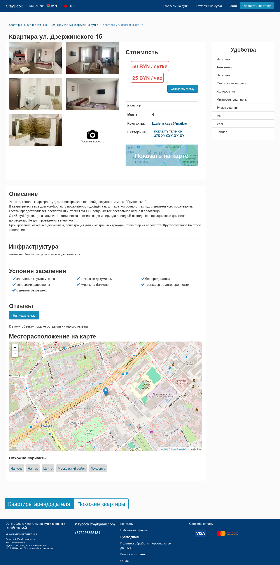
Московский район (72, 468)
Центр (47, 468)
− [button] (15, 354)
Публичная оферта (134, 530)
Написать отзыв (24, 315)
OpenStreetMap (179, 449)
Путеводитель (130, 536)
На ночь (16, 468)
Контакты (126, 523)
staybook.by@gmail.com (94, 524)
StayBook (14, 6)
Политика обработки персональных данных (145, 545)
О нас (124, 560)
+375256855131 (87, 532)
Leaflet (163, 449)
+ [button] (15, 347)
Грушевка (98, 468)
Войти (232, 5)
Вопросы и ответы (133, 554)
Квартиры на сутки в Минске (45, 523)
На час (33, 468)
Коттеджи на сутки (209, 5)
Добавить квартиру (257, 5)
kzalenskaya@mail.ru (169, 123)
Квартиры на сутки (176, 5)
